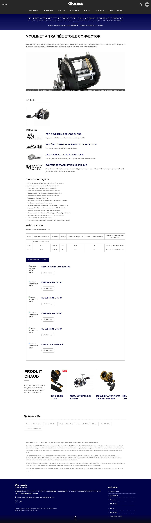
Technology (99, 10)
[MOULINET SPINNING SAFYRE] (62, 381)
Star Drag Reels (98, 25)
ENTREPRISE (48, 10)
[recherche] (141, 4)
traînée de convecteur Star (33, 428)
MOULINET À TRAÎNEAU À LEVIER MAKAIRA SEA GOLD (88, 398)
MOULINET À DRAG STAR (110, 468)
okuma (28, 424)
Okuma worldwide (115, 10)
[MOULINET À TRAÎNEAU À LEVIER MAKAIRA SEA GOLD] (88, 381)
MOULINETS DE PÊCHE (86, 25)
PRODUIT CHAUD (33, 374)
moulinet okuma (37, 424)
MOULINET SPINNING (78, 468)
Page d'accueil (33, 10)
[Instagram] (16, 501)
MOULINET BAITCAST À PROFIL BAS (93, 468)
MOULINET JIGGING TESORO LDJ (112, 397)
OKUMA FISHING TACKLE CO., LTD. (36, 508)
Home (50, 25)
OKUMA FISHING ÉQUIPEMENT (69, 25)
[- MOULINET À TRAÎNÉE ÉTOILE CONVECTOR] (38, 113)
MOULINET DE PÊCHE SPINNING (62, 468)
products (61, 10)
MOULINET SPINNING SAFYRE (61, 397)
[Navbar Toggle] (147, 4)
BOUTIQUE (74, 10)
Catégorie (56, 25)
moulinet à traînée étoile (66, 424)
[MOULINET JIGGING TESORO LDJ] (115, 381)
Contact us (31, 471)
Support (86, 10)
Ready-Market (33, 510)
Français (5, 4)
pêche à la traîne (105, 424)
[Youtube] (20, 501)
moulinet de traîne (51, 424)
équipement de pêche (83, 424)
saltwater (94, 424)
